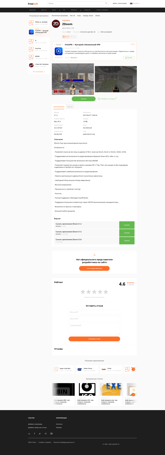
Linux (74, 36)
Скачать (83, 99)
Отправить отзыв (94, 339)
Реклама (59, 427)
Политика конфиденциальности (63, 442)
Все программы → (39, 72)
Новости (87, 10)
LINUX (54, 10)
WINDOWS (32, 10)
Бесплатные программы (60, 15)
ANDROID (74, 10)
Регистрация (122, 3)
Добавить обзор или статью (37, 427)
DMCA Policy (32, 442)
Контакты (59, 424)
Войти (115, 3)
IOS (64, 10)
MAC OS (43, 10)
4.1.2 (66, 32)
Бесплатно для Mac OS (87, 32)
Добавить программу (35, 424)
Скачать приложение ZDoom (69, 224)
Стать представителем (94, 268)
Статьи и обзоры (102, 10)
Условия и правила (44, 442)
